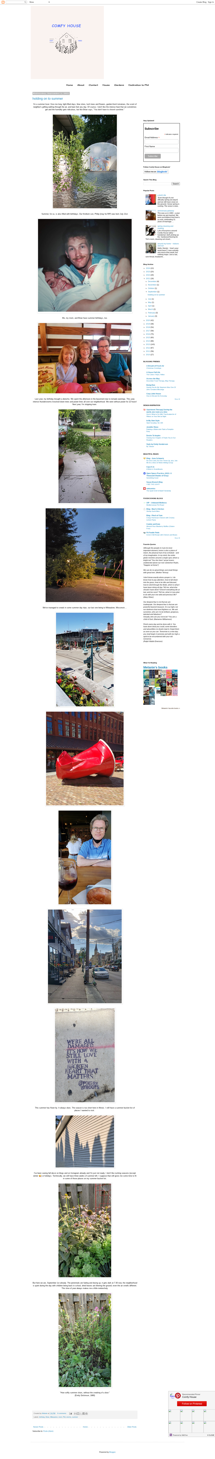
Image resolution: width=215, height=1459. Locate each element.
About (80, 85)
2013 (148, 344)
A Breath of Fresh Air (155, 366)
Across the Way (153, 379)
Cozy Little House (153, 394)
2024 (148, 268)
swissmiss (150, 489)
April (150, 306)
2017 (148, 331)
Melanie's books (155, 667)
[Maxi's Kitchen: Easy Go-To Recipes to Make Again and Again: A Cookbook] (147, 696)
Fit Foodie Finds (152, 533)
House (106, 85)
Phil (64, 1417)
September (152, 292)
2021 (148, 279)
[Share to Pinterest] (86, 1413)
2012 (148, 348)
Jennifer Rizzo (152, 427)
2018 (148, 327)
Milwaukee (54, 1417)
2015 (148, 338)
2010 (148, 355)
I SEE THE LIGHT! (153, 484)
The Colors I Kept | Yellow (155, 374)
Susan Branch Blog (154, 482)
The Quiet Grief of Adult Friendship (158, 491)
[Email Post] (70, 1413)
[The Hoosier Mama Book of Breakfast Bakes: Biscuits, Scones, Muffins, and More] (169, 695)
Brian (47, 1417)
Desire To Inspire (153, 436)
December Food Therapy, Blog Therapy (160, 381)
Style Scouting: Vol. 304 (154, 423)
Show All (177, 399)
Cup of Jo (150, 467)
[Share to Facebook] (83, 1413)
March (150, 309)
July (150, 299)
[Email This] (75, 1413)
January (151, 316)
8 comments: (62, 1413)
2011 (148, 351)
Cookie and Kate (153, 524)
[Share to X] (80, 1413)
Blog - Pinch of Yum (154, 515)
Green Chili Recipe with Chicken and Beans (161, 535)
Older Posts (131, 1427)
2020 (148, 320)
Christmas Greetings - (154, 368)
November (152, 285)
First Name (150, 146)
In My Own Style (153, 421)
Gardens (119, 85)
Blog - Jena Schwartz (155, 458)
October (151, 288)
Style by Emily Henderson (157, 444)
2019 (148, 324)
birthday (42, 1417)
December (152, 281)
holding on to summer (47, 98)
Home (69, 85)
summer (75, 1417)
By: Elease (150, 446)
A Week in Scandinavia (154, 469)
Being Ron (150, 385)
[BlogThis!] (78, 1413)
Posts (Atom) (48, 1431)
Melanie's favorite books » (170, 708)
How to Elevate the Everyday (156, 396)
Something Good (152, 478)
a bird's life (162, 195)
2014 (148, 341)
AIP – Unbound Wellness (156, 503)
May (150, 302)
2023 (148, 272)
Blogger (112, 1452)
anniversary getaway (166, 211)
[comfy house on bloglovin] (156, 173)
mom (60, 1417)
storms (68, 1417)
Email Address (152, 137)
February (152, 313)
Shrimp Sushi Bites (153, 511)
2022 (148, 275)
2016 (148, 334)
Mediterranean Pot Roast (155, 505)
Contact (93, 85)
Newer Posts (38, 1427)
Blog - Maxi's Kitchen (155, 509)
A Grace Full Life (153, 372)
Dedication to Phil (139, 85)
